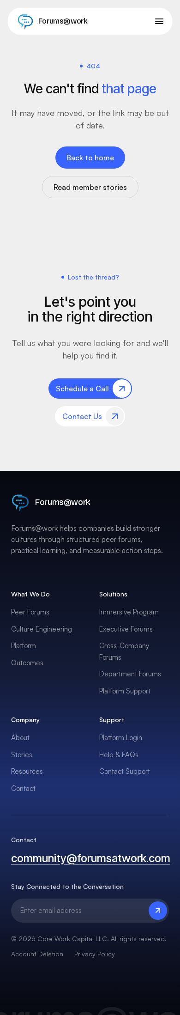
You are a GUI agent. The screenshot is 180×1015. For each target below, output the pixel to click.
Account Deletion (37, 954)
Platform (23, 645)
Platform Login (120, 737)
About (20, 737)
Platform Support (124, 691)
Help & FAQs (118, 754)
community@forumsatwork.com (90, 858)
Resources (27, 771)
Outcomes (27, 662)
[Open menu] (159, 21)
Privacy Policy (94, 954)
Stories (21, 754)
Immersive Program (129, 612)
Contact (23, 788)
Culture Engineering (41, 629)
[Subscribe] (158, 910)
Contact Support (124, 771)
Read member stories (90, 187)
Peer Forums (30, 612)
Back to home (90, 157)
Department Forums (130, 673)
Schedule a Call (82, 388)
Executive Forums (126, 629)
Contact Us (82, 416)
